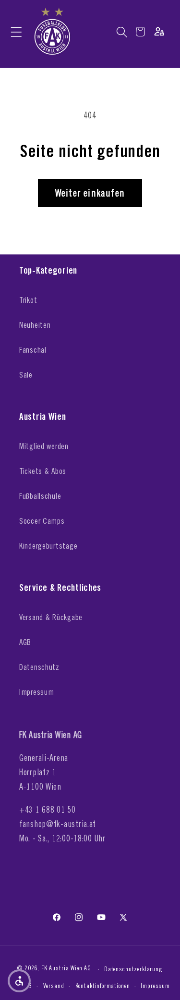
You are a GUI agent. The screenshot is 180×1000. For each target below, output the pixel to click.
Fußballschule (40, 496)
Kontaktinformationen (102, 985)
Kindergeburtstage (48, 546)
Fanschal (33, 350)
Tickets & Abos (42, 471)
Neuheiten (34, 325)
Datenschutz (39, 667)
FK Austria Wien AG (66, 968)
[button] (16, 32)
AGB (25, 642)
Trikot (28, 300)
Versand (53, 985)
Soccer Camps (42, 521)
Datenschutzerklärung (133, 969)
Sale (26, 374)
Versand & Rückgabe (51, 617)
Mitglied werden (44, 446)
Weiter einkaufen (90, 192)
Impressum (36, 692)
